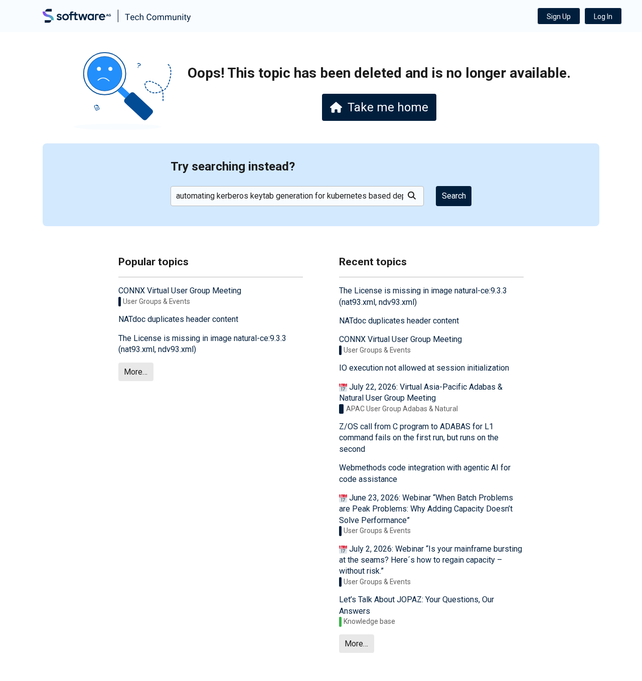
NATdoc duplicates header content (178, 319)
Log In (603, 17)
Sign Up (559, 17)
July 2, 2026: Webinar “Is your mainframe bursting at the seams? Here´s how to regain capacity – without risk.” (430, 560)
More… (135, 372)
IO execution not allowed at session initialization (424, 368)
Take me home (388, 107)
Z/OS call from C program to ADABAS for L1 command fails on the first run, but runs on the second (419, 438)
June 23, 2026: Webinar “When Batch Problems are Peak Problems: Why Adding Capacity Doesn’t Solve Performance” (426, 509)
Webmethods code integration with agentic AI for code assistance (425, 473)
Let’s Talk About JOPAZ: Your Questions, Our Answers (416, 605)
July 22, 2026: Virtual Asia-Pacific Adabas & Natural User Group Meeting (421, 392)
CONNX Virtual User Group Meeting (179, 290)
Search (454, 196)
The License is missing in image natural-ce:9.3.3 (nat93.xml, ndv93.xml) (202, 343)
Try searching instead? (233, 166)
